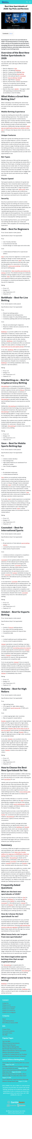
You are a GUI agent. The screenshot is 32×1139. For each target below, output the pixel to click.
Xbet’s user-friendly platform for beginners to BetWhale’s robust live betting (15, 854)
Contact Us (5, 1003)
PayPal (3, 814)
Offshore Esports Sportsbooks (11, 1043)
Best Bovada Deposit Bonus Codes (12, 1048)
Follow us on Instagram (9, 1012)
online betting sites (24, 791)
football (14, 573)
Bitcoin (22, 390)
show (11, 33)
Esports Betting (12, 78)
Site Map (4, 1034)
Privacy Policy (6, 1029)
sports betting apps (19, 804)
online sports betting (14, 266)
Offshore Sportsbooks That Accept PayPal (14, 1050)
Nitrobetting (4, 386)
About (4, 1019)
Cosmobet (23, 76)
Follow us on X (6, 1005)
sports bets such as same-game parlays (12, 346)
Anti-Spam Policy (7, 1033)
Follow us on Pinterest (8, 1010)
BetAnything (20, 74)
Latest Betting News (8, 1021)
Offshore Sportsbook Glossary (10, 1052)
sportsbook (7, 779)
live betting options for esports (22, 648)
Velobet (19, 78)
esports (11, 627)
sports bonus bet (15, 708)
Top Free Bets (6, 1041)
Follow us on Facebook (8, 1007)
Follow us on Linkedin (8, 1008)
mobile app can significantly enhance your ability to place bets (15, 128)
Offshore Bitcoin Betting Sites (10, 1047)
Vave (23, 72)
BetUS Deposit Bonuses (9, 1045)
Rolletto (18, 79)
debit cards (22, 189)
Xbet (15, 68)
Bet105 (17, 89)
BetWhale (18, 70)
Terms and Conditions (8, 1031)
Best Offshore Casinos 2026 (10, 1022)
